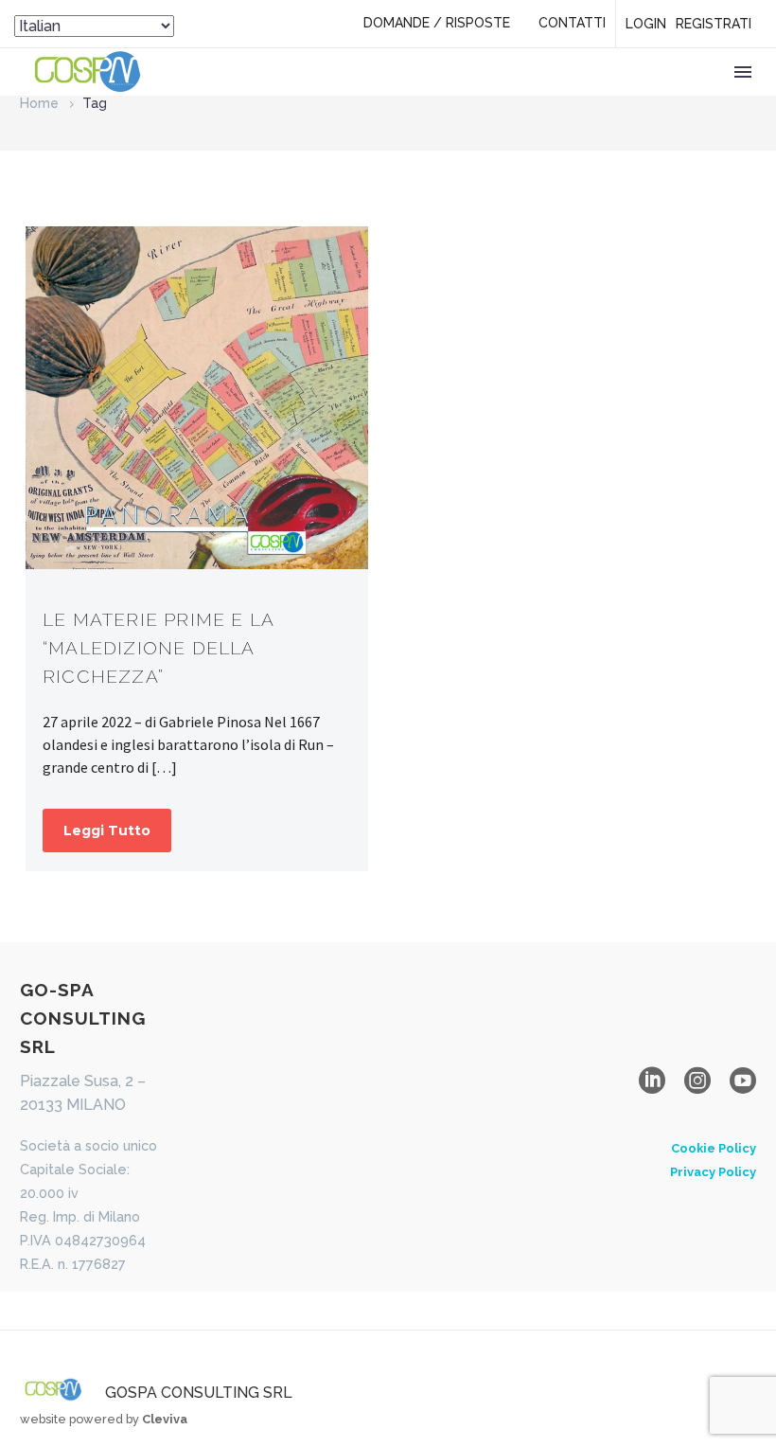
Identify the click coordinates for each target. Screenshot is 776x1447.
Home (39, 103)
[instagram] (697, 1080)
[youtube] (743, 1080)
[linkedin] (652, 1080)
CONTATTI (572, 22)
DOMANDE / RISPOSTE (436, 22)
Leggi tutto (106, 830)
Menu (742, 72)
